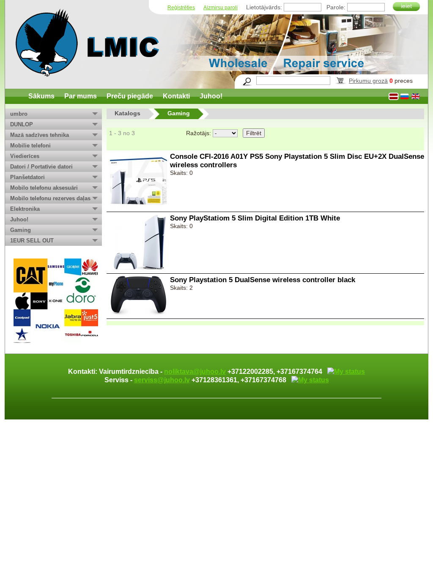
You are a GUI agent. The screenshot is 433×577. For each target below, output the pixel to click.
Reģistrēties (181, 8)
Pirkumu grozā (368, 80)
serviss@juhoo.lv (162, 380)
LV (394, 96)
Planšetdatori (27, 177)
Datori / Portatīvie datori (41, 166)
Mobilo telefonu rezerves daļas (50, 198)
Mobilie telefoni (30, 145)
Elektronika (25, 209)
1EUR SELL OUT (32, 240)
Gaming (20, 230)
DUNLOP (21, 124)
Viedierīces (24, 156)
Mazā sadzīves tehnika (39, 135)
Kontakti (176, 96)
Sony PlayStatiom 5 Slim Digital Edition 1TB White (255, 218)
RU (405, 96)
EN (416, 96)
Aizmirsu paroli (220, 8)
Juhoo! (211, 96)
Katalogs (127, 113)
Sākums (41, 96)
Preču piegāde (130, 96)
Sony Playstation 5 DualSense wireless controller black (262, 280)
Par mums (80, 96)
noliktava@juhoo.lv (195, 371)
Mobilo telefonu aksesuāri (44, 188)
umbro (18, 114)
